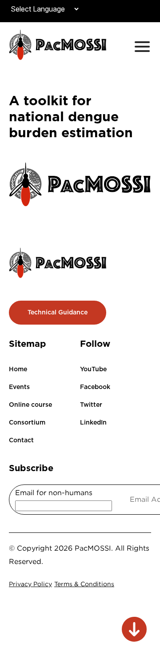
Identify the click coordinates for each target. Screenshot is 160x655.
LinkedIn (93, 422)
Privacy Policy (30, 583)
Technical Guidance (58, 312)
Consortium (27, 422)
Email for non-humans (53, 492)
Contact (21, 440)
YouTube (93, 369)
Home (18, 369)
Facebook (95, 386)
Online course (30, 404)
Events (19, 386)
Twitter (91, 404)
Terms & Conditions (84, 583)
